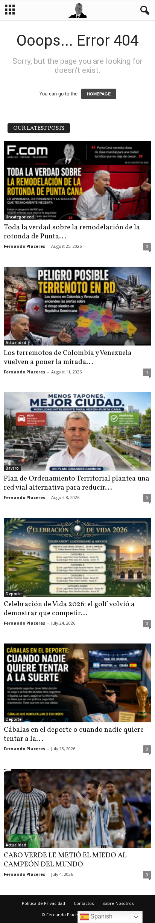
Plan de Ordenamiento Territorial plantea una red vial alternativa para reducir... (76, 483)
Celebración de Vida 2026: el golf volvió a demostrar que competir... (69, 608)
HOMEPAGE (99, 94)
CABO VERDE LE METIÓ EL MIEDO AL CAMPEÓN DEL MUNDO (65, 860)
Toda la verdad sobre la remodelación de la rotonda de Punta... (72, 232)
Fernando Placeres (24, 246)
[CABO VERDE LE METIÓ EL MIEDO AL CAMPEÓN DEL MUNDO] (77, 808)
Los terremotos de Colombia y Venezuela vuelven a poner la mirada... (68, 357)
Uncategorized (20, 217)
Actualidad (16, 342)
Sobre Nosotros (118, 903)
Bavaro (12, 468)
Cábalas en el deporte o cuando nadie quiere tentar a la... (74, 734)
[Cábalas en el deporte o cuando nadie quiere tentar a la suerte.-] (77, 682)
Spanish (100, 916)
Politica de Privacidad (43, 903)
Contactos (84, 903)
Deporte (13, 593)
